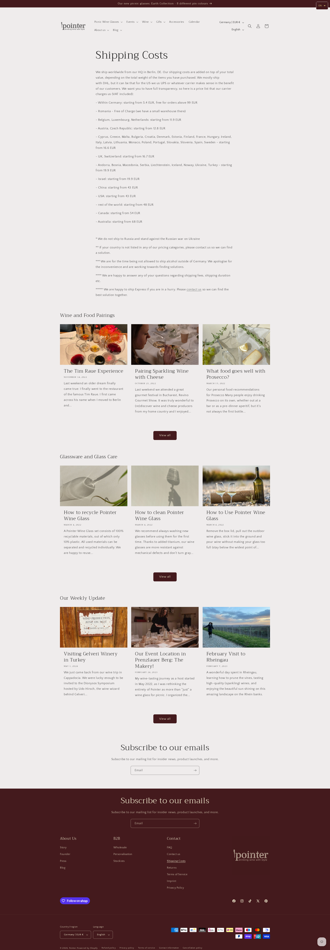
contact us (194, 289)
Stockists (119, 860)
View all (165, 435)
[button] (108, 22)
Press (63, 860)
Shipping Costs (176, 860)
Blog (62, 867)
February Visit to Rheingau (225, 657)
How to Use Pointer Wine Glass (235, 515)
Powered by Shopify (87, 948)
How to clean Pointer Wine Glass (159, 515)
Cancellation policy (192, 948)
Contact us (173, 854)
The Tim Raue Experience (93, 371)
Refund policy (109, 948)
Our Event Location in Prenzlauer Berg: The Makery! (160, 660)
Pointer (72, 948)
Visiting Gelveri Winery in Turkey (91, 657)
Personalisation (122, 854)
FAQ (169, 847)
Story (63, 847)
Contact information (169, 948)
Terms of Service (177, 874)
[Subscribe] (195, 770)
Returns (171, 867)
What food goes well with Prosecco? (235, 374)
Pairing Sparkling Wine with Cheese (161, 374)
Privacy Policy (175, 887)
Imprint (171, 881)
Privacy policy (127, 948)
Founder (65, 854)
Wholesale (120, 847)
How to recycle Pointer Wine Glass (90, 515)
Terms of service (146, 948)
